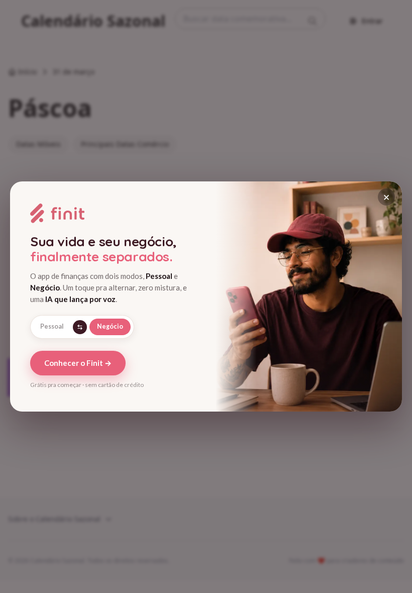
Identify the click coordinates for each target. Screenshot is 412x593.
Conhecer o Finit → (78, 362)
